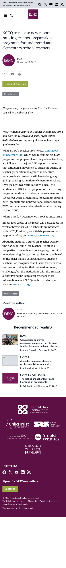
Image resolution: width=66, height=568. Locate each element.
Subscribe (10, 488)
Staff (19, 58)
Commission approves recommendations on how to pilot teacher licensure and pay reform (38, 342)
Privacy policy (28, 508)
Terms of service (9, 508)
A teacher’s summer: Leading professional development (36, 362)
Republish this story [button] (15, 83)
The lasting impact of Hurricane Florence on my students (37, 380)
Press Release (10, 94)
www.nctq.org (21, 284)
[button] (12, 74)
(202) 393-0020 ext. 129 (40, 235)
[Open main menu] (5, 15)
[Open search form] (11, 15)
